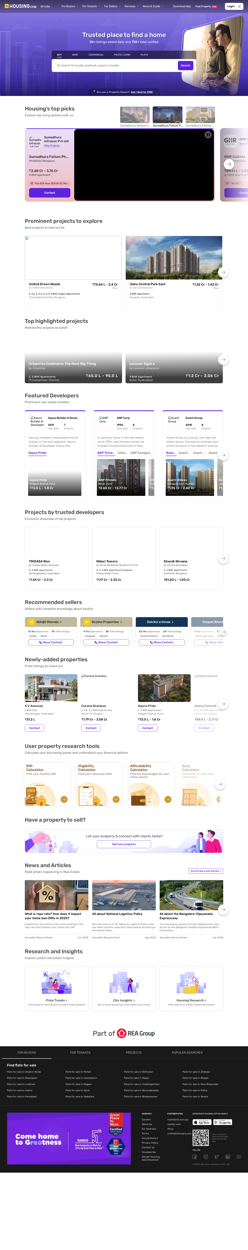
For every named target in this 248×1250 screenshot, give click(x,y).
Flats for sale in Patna (195, 1090)
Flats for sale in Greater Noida (24, 1071)
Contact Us (148, 1147)
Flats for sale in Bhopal (195, 1078)
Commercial (96, 54)
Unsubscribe (149, 1152)
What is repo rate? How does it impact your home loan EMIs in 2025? (53, 916)
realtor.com (174, 1124)
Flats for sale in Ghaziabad (22, 1078)
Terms (145, 1133)
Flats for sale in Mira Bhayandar (201, 1084)
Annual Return (150, 1138)
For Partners (149, 1129)
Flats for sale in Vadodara (79, 1096)
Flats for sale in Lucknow (21, 1084)
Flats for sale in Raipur (137, 1078)
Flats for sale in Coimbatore (81, 1078)
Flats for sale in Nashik (195, 1096)
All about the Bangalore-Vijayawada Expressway (186, 916)
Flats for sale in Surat (77, 1090)
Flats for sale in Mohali (78, 1071)
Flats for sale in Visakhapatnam (142, 1084)
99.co (170, 1129)
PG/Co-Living (122, 54)
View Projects (51, 145)
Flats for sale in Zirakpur (196, 1071)
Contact (49, 192)
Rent (75, 54)
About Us (147, 1124)
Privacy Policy (150, 1142)
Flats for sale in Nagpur (78, 1084)
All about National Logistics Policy (117, 914)
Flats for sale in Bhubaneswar (141, 1096)
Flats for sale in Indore (19, 1090)
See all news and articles (206, 871)
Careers (146, 1119)
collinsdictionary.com (179, 1133)
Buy (59, 54)
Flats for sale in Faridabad (21, 1096)
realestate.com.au (177, 1119)
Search (185, 65)
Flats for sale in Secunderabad (141, 1090)
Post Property (205, 6)
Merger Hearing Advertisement (151, 1158)
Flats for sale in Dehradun (138, 1071)
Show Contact (52, 642)
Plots (144, 54)
